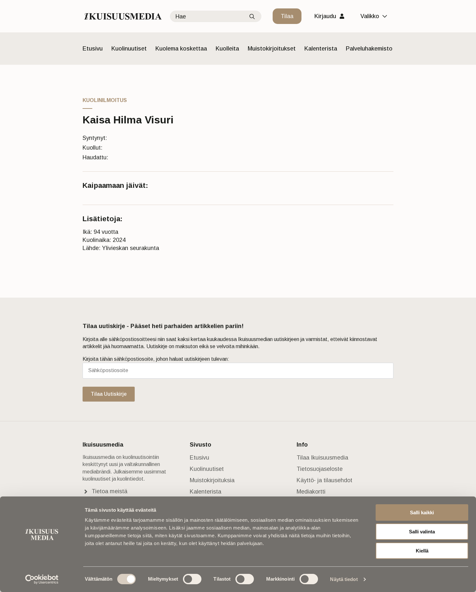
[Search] (252, 16)
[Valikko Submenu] (386, 16)
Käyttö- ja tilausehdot (324, 480)
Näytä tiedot (343, 579)
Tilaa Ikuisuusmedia (322, 457)
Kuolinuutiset (129, 48)
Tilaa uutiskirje (109, 394)
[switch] (192, 579)
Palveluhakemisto (369, 48)
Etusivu (93, 48)
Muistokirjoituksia (212, 480)
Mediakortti (311, 491)
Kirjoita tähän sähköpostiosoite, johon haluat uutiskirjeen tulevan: (156, 359)
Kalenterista (320, 48)
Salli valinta (422, 531)
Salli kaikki (422, 512)
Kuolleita (227, 48)
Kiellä (422, 550)
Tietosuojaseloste (320, 469)
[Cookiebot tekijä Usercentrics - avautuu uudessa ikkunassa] (42, 579)
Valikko (369, 16)
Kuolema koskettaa (181, 48)
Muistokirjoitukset (272, 48)
